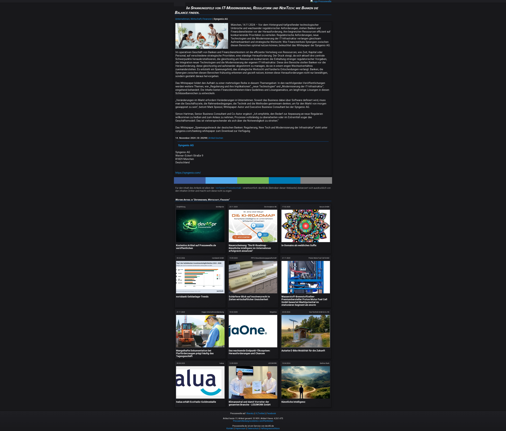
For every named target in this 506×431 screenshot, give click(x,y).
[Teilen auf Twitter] (221, 180)
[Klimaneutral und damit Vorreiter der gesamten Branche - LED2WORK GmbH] (253, 399)
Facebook (271, 413)
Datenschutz (253, 428)
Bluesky (250, 413)
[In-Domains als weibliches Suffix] (305, 242)
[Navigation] (176, 3)
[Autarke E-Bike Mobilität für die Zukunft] (305, 347)
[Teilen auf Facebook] (190, 180)
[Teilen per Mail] (316, 180)
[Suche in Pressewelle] (182, 3)
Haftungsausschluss (270, 428)
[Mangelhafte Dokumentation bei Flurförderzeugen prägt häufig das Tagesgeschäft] (200, 347)
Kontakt (229, 428)
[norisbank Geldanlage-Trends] (200, 293)
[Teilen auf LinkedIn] (284, 180)
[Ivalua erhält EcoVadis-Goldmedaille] (200, 399)
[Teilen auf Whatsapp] (253, 180)
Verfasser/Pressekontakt (228, 188)
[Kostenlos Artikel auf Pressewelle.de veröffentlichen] (200, 242)
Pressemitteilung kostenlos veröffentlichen (253, 421)
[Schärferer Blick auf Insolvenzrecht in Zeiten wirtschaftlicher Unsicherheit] (253, 293)
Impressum (240, 428)
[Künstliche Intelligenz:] (305, 399)
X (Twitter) (260, 413)
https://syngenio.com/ (188, 172)
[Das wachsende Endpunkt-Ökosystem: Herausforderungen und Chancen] (253, 347)
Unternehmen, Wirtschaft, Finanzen (193, 19)
